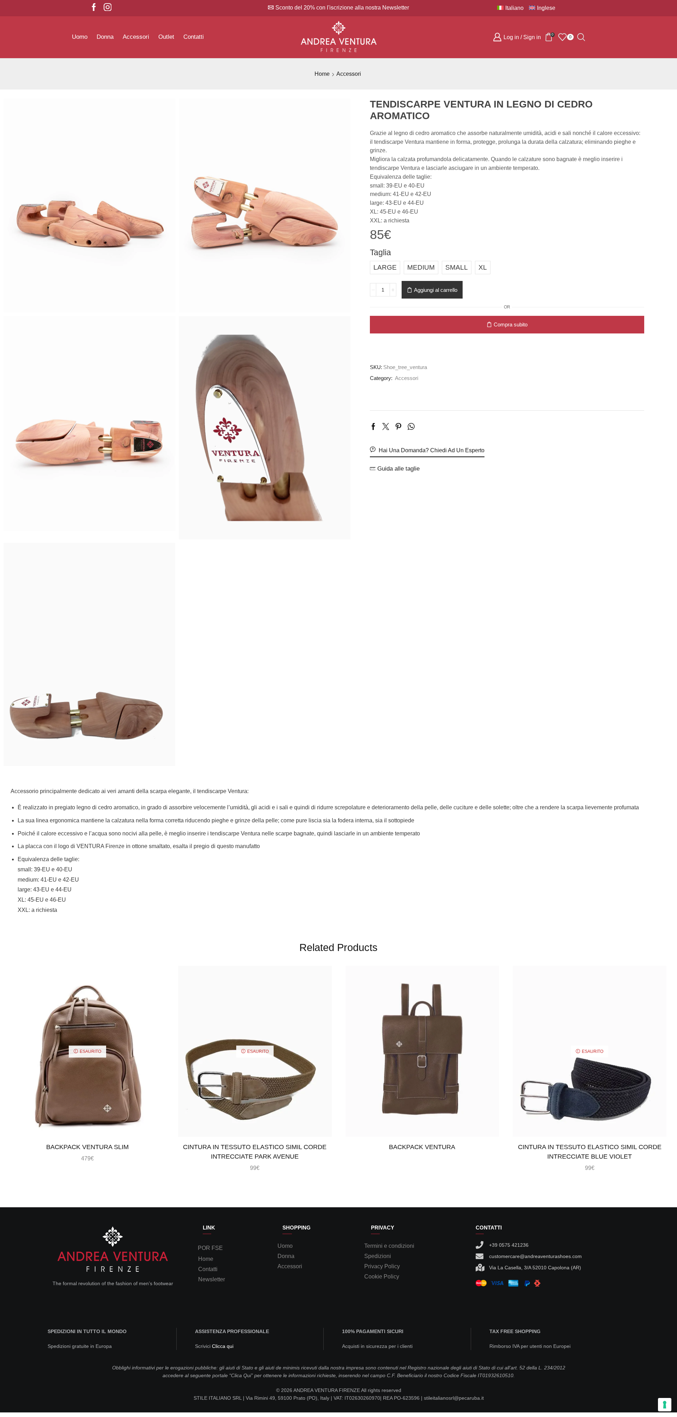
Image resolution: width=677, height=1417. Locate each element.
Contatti (193, 36)
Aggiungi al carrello (435, 290)
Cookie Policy (381, 1277)
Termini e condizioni (389, 1246)
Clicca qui (222, 1346)
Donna (105, 36)
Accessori (136, 36)
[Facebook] (94, 8)
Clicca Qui (564, 347)
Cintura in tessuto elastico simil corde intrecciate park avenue (255, 1151)
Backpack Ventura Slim (87, 1147)
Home (322, 74)
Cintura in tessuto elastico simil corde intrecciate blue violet (589, 1151)
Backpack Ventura (422, 1147)
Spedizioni (377, 1256)
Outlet (166, 36)
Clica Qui (241, 1375)
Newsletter (211, 1279)
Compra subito (510, 324)
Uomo (79, 36)
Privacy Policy (382, 1266)
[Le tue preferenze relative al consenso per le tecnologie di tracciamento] (664, 1404)
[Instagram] (108, 8)
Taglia (380, 252)
